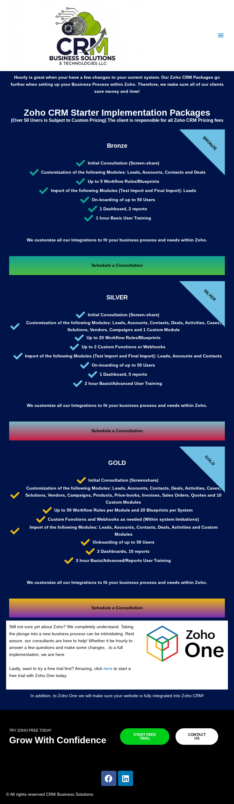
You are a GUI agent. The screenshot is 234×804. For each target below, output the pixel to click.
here (108, 668)
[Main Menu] (221, 35)
